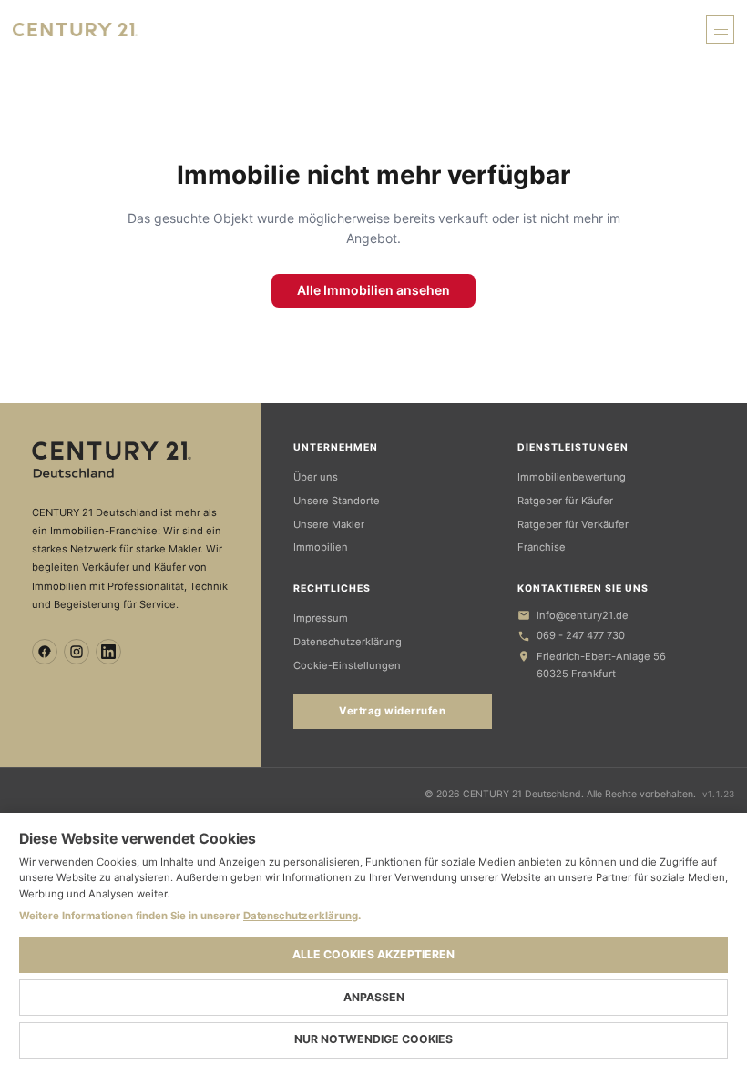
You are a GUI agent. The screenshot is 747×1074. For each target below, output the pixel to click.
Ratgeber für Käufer (565, 500)
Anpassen (373, 997)
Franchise (541, 547)
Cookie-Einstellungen (347, 665)
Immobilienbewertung (571, 477)
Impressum (320, 618)
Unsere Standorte (336, 500)
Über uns (315, 477)
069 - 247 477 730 (581, 635)
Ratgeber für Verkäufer (573, 524)
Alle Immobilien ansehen (373, 290)
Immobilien (320, 547)
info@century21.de (583, 615)
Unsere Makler (328, 524)
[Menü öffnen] (720, 29)
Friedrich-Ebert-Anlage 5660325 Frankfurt (601, 665)
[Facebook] (44, 651)
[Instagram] (76, 651)
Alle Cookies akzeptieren (373, 954)
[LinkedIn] (108, 651)
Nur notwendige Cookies (373, 1039)
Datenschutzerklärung (347, 641)
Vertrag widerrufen (392, 710)
